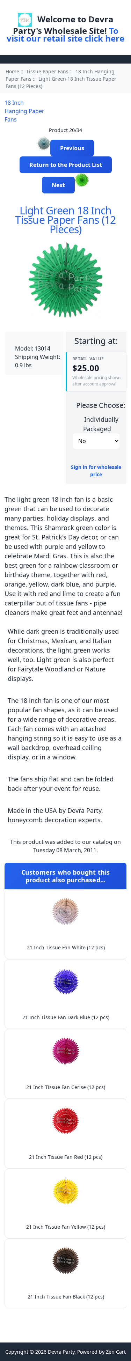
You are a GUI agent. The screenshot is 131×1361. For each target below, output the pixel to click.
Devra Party (61, 1351)
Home (50, 8)
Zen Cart (116, 1351)
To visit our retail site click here (65, 34)
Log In (74, 8)
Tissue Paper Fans (47, 71)
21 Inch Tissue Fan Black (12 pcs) (66, 1296)
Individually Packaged (101, 424)
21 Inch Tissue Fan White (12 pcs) (66, 947)
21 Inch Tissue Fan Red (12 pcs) (65, 1157)
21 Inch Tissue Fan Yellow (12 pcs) (65, 1226)
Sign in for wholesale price (96, 471)
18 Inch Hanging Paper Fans (24, 111)
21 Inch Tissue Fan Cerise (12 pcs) (65, 1087)
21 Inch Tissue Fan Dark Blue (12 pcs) (65, 1017)
